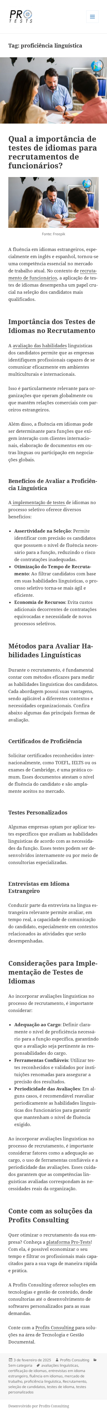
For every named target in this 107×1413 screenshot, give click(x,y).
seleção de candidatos (26, 1386)
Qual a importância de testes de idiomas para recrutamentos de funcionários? (52, 152)
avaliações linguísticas (59, 1365)
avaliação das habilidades (40, 345)
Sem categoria (20, 1365)
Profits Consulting (55, 1327)
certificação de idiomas (27, 1370)
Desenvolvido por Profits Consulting (38, 1406)
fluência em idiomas (46, 1376)
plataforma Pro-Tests (68, 1242)
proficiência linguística (42, 1381)
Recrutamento (74, 1381)
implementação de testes (39, 502)
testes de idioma (60, 1386)
